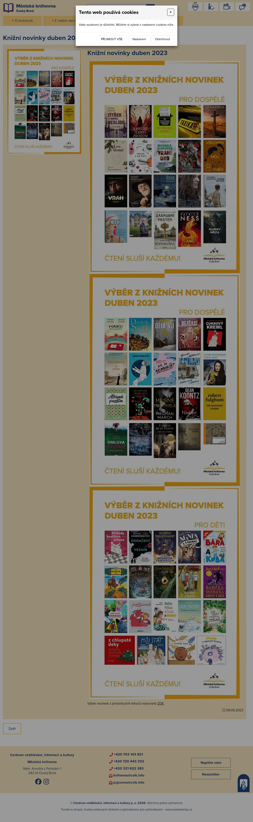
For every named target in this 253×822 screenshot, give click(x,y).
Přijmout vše (112, 39)
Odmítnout (162, 39)
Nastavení (139, 39)
